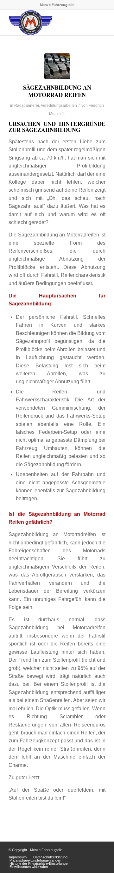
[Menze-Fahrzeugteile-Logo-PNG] (47, 22)
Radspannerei (26, 105)
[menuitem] (18, 857)
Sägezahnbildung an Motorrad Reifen (57, 91)
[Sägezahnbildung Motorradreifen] (57, 66)
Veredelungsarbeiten (59, 105)
